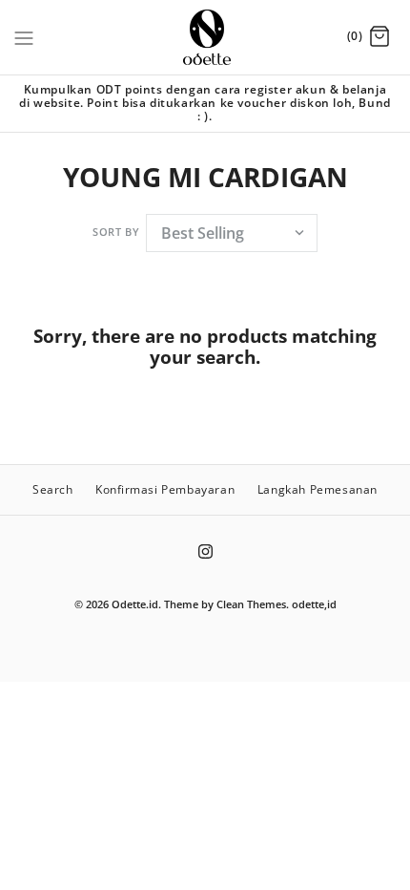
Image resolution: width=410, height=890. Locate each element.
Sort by (115, 231)
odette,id (314, 604)
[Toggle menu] (24, 36)
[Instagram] (205, 551)
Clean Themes (251, 604)
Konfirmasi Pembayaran (165, 489)
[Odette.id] (205, 37)
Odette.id (135, 604)
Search (52, 489)
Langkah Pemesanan (317, 489)
